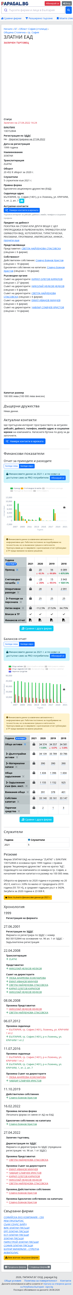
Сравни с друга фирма (38, 628)
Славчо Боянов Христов (49, 260)
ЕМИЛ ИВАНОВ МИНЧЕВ (46, 300)
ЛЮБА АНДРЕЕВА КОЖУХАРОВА (27, 977)
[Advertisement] (36, 80)
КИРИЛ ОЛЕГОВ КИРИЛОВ (47, 279)
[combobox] (33, 10)
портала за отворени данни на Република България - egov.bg (45, 1285)
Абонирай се (52, 3)
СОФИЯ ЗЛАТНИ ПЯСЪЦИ (18, 1245)
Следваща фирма (38, 1267)
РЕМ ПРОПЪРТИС (14, 1220)
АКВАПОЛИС (11, 1252)
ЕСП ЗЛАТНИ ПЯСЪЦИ (16, 1234)
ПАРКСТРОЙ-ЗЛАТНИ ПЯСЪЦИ (21, 1242)
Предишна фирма (16, 1267)
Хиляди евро (26, 466)
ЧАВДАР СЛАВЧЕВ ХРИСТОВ (48, 307)
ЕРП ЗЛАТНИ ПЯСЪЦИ (16, 1231)
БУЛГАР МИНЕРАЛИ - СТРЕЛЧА (21, 1249)
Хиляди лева (11, 466)
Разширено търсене (40, 18)
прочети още (11, 240)
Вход (67, 3)
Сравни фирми (12, 18)
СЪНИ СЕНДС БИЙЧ (15, 1224)
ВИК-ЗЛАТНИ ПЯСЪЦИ (17, 1227)
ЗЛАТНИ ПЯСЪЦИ (14, 1238)
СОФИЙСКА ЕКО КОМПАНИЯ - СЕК (24, 1217)
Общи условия (12, 1280)
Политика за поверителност (40, 1280)
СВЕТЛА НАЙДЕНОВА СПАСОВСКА (41, 248)
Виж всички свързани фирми (23, 1257)
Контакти (65, 1280)
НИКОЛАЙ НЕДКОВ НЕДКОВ (48, 286)
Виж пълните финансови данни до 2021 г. (29, 897)
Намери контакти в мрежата (23, 210)
